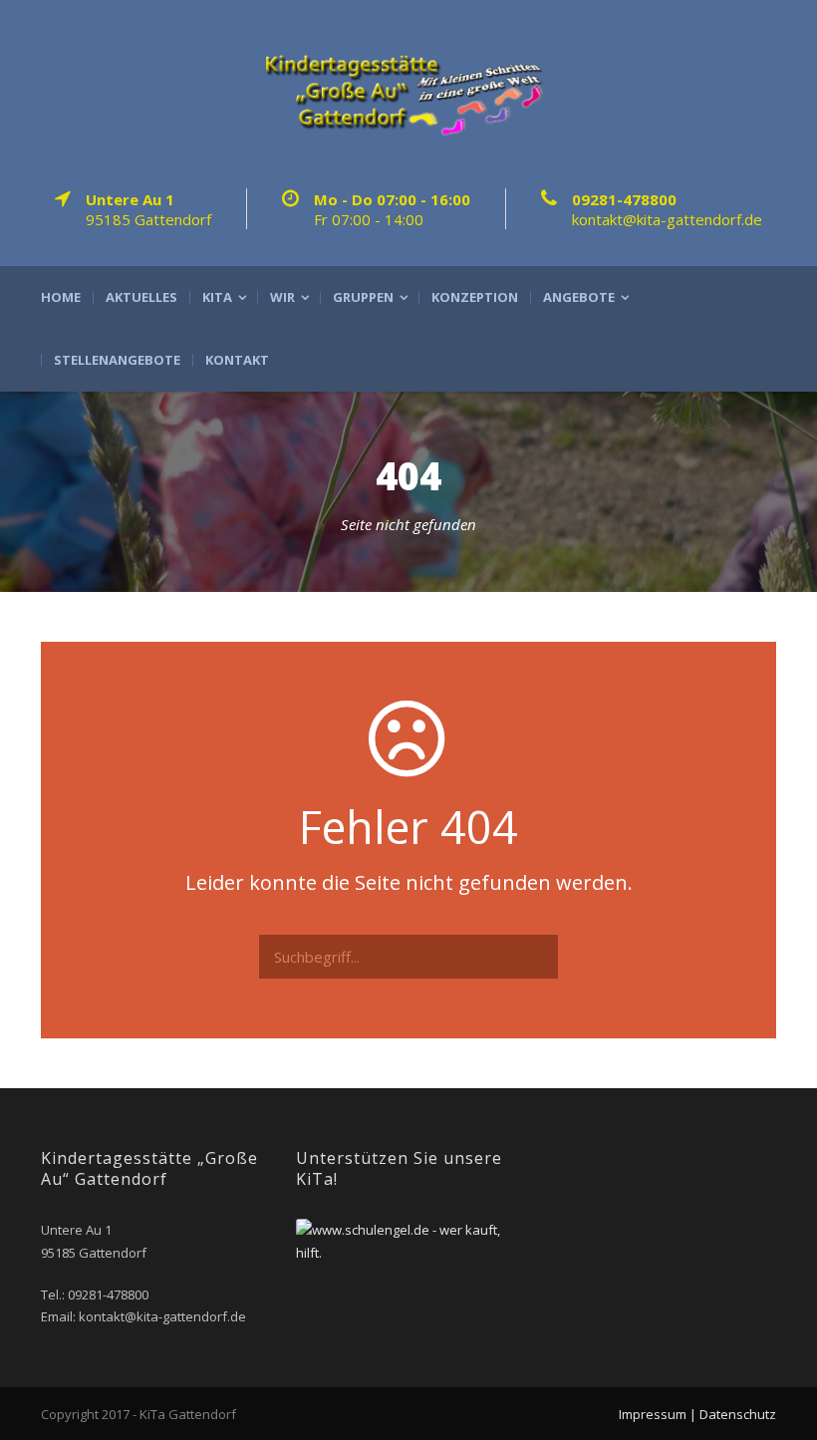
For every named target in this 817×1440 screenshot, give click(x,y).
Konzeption (474, 297)
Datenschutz (737, 1414)
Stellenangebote (117, 360)
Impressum (652, 1414)
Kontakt (237, 360)
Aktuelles (141, 297)
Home (61, 297)
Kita (217, 297)
